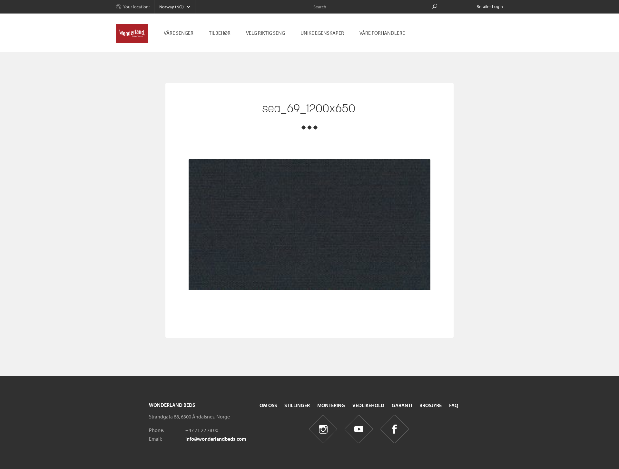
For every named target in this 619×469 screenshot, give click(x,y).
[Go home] (132, 33)
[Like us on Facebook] (394, 429)
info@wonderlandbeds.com (215, 439)
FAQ (453, 405)
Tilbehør (220, 33)
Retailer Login (490, 6)
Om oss (268, 405)
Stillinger (297, 405)
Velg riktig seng (265, 33)
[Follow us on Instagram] (323, 429)
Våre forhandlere (382, 33)
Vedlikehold (368, 405)
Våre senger (178, 33)
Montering (331, 405)
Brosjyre (430, 405)
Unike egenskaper (322, 33)
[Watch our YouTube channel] (359, 429)
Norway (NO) (171, 7)
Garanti (402, 405)
